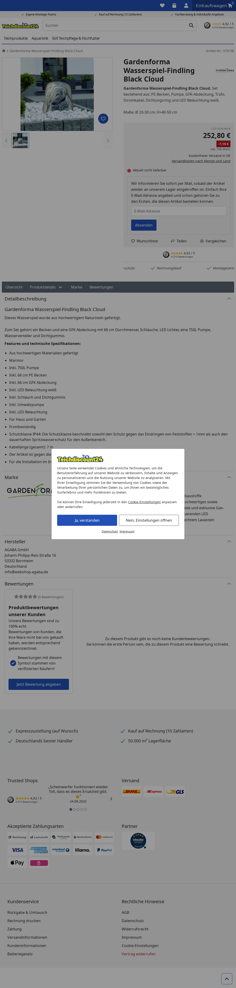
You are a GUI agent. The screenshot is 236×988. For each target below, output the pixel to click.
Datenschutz (110, 531)
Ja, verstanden (87, 520)
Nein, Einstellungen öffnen (149, 520)
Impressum (127, 531)
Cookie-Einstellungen (144, 502)
